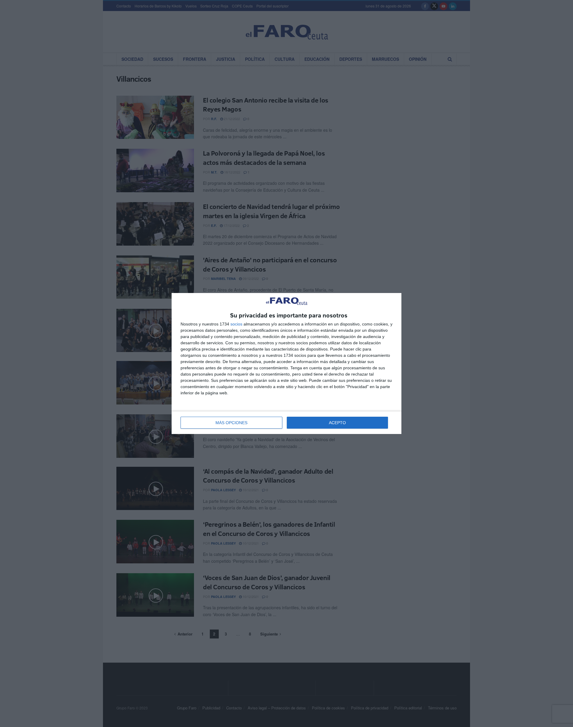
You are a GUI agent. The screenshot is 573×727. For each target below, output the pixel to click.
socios (236, 324)
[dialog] (286, 363)
